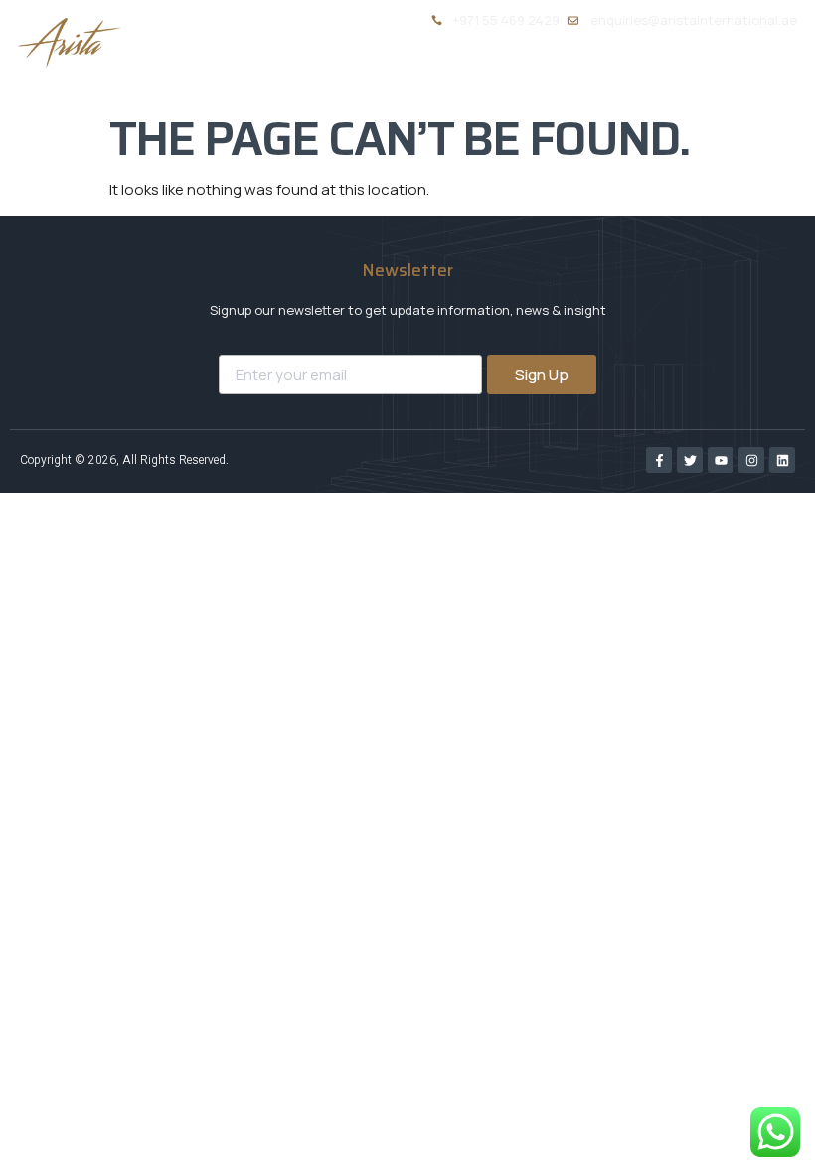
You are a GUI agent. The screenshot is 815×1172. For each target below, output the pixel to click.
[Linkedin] (782, 460)
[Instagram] (751, 460)
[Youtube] (721, 460)
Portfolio (604, 74)
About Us (375, 74)
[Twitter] (690, 460)
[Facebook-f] (659, 460)
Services (480, 74)
